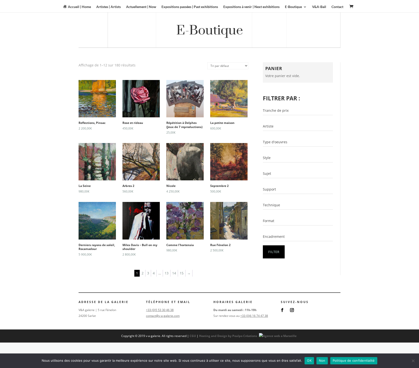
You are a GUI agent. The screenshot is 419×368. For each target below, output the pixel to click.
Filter (273, 251)
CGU (193, 336)
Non (322, 360)
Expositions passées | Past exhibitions (189, 7)
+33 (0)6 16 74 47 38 (254, 316)
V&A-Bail (319, 7)
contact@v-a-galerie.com (163, 316)
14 (174, 273)
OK (309, 360)
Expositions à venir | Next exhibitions (251, 7)
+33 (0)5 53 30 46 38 (160, 310)
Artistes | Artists (108, 7)
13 (167, 273)
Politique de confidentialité (354, 360)
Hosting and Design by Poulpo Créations (228, 336)
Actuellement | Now (141, 7)
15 (182, 273)
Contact (337, 7)
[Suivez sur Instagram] (292, 310)
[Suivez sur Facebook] (282, 310)
